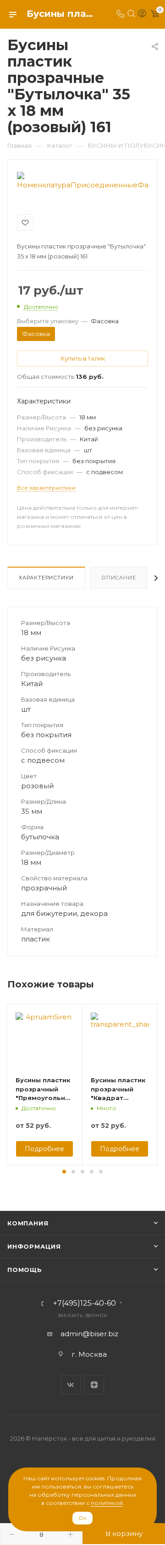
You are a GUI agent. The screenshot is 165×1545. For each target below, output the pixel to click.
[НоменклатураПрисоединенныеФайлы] (82, 180)
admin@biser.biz (89, 1333)
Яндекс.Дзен (94, 1385)
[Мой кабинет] (142, 14)
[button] (64, 1171)
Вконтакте (71, 1385)
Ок (82, 1517)
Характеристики (46, 577)
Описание (118, 577)
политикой (107, 1502)
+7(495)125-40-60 (84, 1303)
